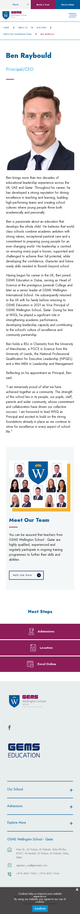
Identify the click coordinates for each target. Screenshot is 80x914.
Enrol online (67, 4)
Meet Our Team (22, 575)
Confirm (40, 908)
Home (6, 27)
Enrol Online (47, 664)
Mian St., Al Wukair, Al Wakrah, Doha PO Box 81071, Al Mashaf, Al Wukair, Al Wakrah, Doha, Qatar (42, 853)
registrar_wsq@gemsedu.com (31, 865)
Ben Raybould (47, 34)
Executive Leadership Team (17, 34)
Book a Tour (43, 4)
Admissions (46, 631)
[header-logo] (14, 15)
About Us (22, 27)
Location (46, 647)
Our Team (41, 27)
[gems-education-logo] (23, 750)
